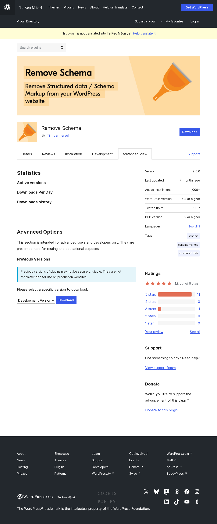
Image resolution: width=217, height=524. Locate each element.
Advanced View (135, 154)
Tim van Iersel (58, 135)
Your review (154, 332)
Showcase (61, 453)
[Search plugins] (62, 47)
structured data (188, 253)
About (21, 453)
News (21, 460)
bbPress (174, 467)
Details (26, 154)
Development (102, 154)
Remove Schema (61, 128)
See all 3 (194, 226)
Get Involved (138, 453)
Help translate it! (144, 33)
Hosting (22, 467)
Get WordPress (197, 7)
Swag (135, 473)
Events (134, 460)
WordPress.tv (103, 473)
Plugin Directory (28, 21)
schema (193, 236)
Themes (60, 460)
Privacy (22, 473)
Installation (73, 154)
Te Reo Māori (66, 497)
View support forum (160, 368)
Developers (100, 467)
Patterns (60, 473)
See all (195, 332)
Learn (96, 453)
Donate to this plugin (161, 410)
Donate (136, 467)
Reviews (48, 154)
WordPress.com (179, 453)
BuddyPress (177, 473)
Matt (172, 460)
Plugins (59, 467)
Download (189, 132)
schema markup (188, 244)
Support (194, 154)
